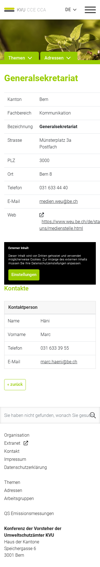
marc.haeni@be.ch (59, 361)
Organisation (16, 435)
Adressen (13, 490)
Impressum (15, 459)
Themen (12, 482)
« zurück (15, 384)
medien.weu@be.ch (58, 201)
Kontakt (11, 451)
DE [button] (68, 10)
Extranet (12, 443)
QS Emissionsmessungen (29, 513)
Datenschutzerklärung (25, 467)
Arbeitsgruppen (19, 498)
